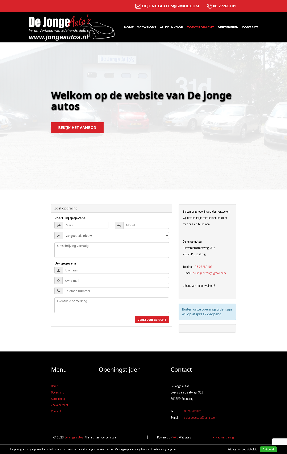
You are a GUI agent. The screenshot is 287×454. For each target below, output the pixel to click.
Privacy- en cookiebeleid (243, 449)
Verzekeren (228, 27)
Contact (250, 27)
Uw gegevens (65, 263)
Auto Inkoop (171, 27)
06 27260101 (224, 5)
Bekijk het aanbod (77, 127)
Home (129, 27)
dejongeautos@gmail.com (170, 5)
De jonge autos (74, 437)
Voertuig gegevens (70, 218)
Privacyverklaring (223, 437)
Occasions (146, 27)
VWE (175, 437)
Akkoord (268, 449)
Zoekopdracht (200, 27)
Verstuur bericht (152, 320)
